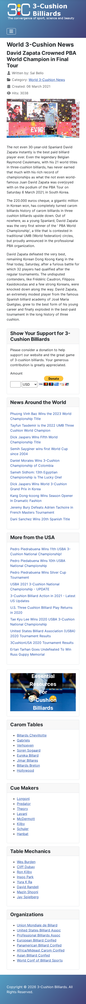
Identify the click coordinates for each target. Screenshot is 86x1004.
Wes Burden (26, 862)
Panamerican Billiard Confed (39, 945)
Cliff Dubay (26, 867)
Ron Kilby (24, 872)
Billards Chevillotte (32, 735)
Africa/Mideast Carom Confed (40, 950)
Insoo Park (25, 877)
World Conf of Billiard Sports (40, 960)
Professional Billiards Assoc (38, 935)
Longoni (23, 799)
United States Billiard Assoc (39, 930)
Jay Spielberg (28, 897)
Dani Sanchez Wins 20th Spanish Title (40, 519)
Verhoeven (25, 745)
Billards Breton (28, 765)
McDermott (26, 819)
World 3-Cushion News (47, 80)
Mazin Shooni (27, 892)
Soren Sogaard (28, 750)
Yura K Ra (24, 882)
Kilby (21, 824)
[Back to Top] (79, 996)
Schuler (23, 829)
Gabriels (23, 740)
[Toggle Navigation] (11, 31)
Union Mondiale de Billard (37, 925)
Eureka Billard (28, 755)
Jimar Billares (27, 760)
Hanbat (22, 834)
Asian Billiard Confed (33, 955)
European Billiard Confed (36, 940)
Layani (22, 814)
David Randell (28, 887)
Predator (24, 804)
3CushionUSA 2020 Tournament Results (41, 643)
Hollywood (25, 770)
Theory (22, 809)
